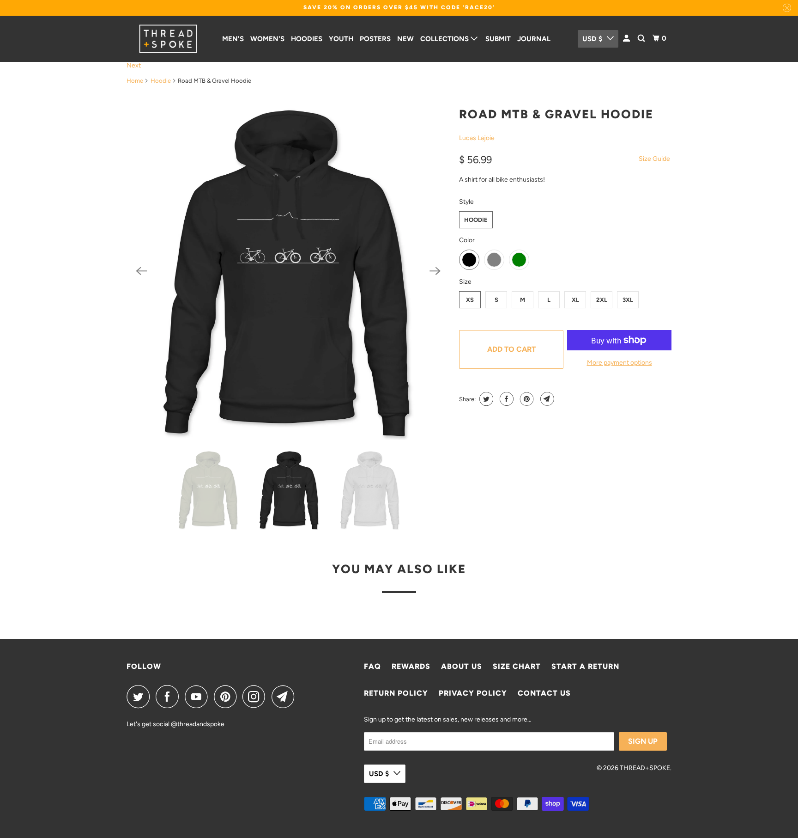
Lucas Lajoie (477, 138)
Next (134, 65)
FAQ (372, 666)
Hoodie (161, 80)
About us (461, 666)
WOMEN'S (267, 39)
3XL (628, 299)
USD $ (592, 39)
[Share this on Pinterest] (526, 399)
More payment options (619, 363)
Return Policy (396, 693)
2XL (601, 299)
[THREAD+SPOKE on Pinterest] (227, 696)
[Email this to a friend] (546, 399)
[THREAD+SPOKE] (168, 39)
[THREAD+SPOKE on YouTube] (198, 696)
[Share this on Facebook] (505, 399)
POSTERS (375, 39)
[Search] (642, 38)
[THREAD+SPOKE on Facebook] (169, 696)
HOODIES (306, 39)
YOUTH (341, 39)
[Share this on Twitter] (485, 399)
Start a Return (585, 666)
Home (135, 80)
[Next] (435, 271)
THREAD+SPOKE (645, 768)
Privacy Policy (473, 693)
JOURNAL (533, 39)
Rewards (411, 666)
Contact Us (544, 693)
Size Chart (517, 666)
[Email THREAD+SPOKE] (285, 696)
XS (470, 299)
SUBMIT (498, 39)
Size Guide (654, 159)
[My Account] (627, 38)
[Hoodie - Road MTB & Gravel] (288, 271)
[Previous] (141, 271)
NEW (405, 39)
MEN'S (233, 39)
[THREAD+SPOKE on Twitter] (140, 696)
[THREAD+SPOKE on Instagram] (256, 696)
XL (575, 299)
